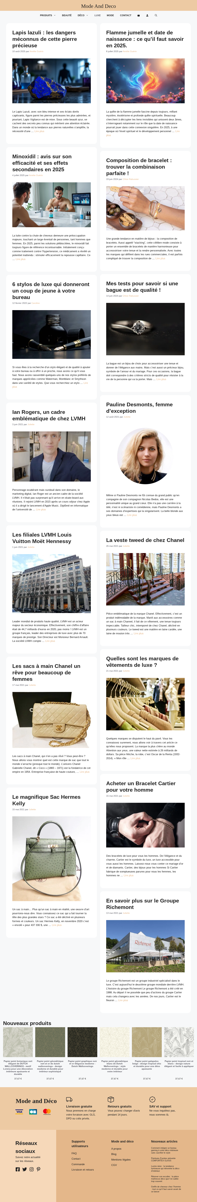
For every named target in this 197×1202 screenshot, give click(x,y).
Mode (110, 15)
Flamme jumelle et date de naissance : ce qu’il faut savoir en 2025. (145, 38)
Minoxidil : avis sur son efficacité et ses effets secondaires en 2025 (42, 162)
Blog (113, 1154)
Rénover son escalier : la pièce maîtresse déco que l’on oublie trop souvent (165, 1178)
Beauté (67, 15)
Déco (81, 15)
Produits (46, 15)
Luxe (97, 15)
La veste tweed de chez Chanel (145, 540)
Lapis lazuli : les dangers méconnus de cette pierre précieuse (44, 38)
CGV (114, 1165)
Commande (78, 1164)
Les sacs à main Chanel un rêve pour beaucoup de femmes (46, 672)
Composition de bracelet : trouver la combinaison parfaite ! (139, 166)
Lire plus (39, 131)
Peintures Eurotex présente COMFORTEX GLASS (163, 1159)
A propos (116, 1148)
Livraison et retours (83, 1169)
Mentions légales (121, 1159)
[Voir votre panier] (138, 15)
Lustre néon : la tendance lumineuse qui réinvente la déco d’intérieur (165, 1168)
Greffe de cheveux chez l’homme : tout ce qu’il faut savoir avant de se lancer (166, 1189)
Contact (125, 15)
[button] (156, 15)
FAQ (74, 1153)
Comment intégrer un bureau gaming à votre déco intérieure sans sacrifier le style (164, 1150)
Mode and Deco (98, 6)
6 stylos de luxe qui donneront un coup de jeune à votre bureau (50, 290)
